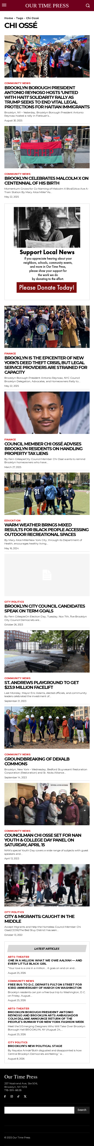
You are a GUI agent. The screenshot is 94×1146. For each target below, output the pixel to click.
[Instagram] (11, 1096)
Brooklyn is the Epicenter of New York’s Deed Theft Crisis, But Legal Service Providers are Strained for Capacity (45, 365)
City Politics (14, 601)
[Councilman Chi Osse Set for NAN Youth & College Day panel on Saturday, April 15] (47, 804)
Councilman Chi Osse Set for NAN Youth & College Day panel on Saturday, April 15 (42, 840)
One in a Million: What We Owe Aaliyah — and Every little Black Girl (45, 962)
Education (12, 520)
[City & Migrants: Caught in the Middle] (47, 885)
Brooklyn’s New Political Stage (35, 1046)
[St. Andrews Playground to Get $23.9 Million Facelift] (47, 651)
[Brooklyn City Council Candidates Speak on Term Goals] (47, 575)
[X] (25, 1096)
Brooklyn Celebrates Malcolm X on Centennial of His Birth (46, 181)
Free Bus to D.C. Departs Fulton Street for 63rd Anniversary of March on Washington (45, 986)
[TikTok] (18, 1096)
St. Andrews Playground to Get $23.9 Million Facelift (41, 685)
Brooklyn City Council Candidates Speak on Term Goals (44, 609)
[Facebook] (5, 1096)
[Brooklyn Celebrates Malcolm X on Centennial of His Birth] (47, 147)
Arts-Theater (18, 957)
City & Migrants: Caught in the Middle (39, 919)
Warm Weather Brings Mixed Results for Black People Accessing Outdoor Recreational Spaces (46, 529)
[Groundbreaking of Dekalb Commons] (47, 727)
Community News (17, 83)
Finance (10, 353)
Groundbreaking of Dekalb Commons (36, 761)
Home (8, 18)
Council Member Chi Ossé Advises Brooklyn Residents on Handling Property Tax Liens (43, 448)
